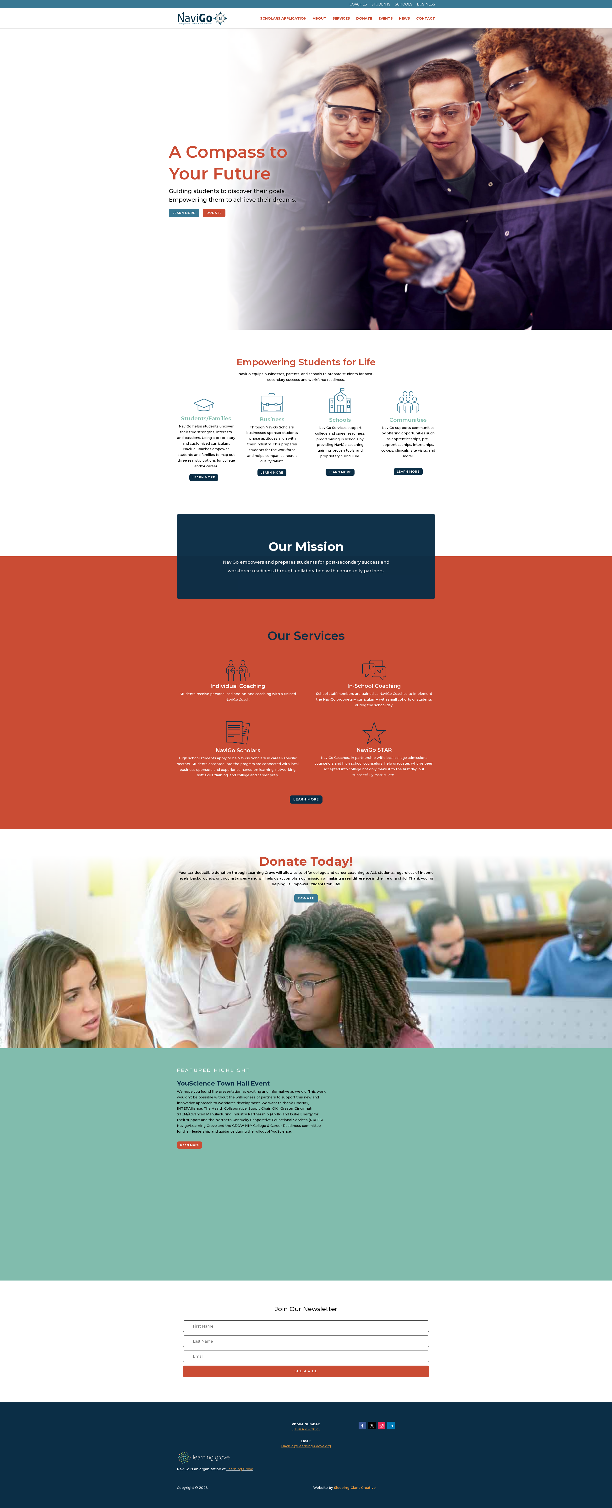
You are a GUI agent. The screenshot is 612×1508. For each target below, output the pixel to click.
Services (341, 19)
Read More (189, 1145)
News (404, 19)
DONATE (214, 213)
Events (385, 19)
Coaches (358, 4)
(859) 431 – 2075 (306, 1429)
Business (426, 4)
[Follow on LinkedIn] (391, 1425)
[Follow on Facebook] (362, 1425)
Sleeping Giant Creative (355, 1488)
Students (381, 4)
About (319, 19)
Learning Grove (239, 1469)
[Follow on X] (372, 1425)
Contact (425, 19)
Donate (364, 19)
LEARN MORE (184, 213)
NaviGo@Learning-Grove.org (306, 1446)
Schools (403, 4)
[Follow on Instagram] (381, 1425)
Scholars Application (283, 19)
